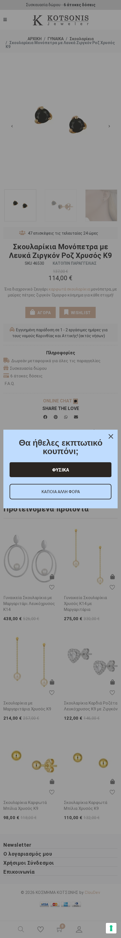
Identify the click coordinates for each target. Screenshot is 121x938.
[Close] (111, 436)
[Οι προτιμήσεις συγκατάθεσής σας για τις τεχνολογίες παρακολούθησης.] (111, 928)
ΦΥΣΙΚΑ (60, 469)
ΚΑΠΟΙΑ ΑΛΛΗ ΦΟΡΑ (60, 491)
